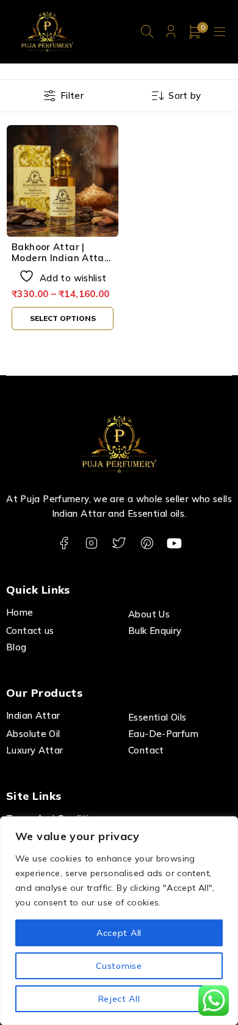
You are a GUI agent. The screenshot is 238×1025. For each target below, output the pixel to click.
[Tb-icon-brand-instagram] (91, 543)
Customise (119, 965)
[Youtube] (174, 543)
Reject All (119, 998)
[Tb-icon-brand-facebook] (63, 543)
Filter (72, 95)
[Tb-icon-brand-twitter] (119, 543)
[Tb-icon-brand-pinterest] (146, 543)
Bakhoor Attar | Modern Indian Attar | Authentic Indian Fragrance (63, 263)
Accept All (119, 932)
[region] (119, 920)
